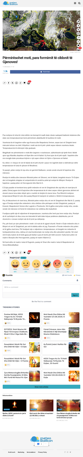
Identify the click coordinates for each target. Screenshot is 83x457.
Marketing (21, 452)
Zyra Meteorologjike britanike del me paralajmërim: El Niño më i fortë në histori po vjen (68, 415)
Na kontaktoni (31, 452)
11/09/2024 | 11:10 (8, 67)
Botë (60, 409)
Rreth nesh (11, 452)
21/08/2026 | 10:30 (62, 420)
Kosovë (6, 409)
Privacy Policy (42, 452)
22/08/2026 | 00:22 (8, 418)
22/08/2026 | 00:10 (35, 418)
